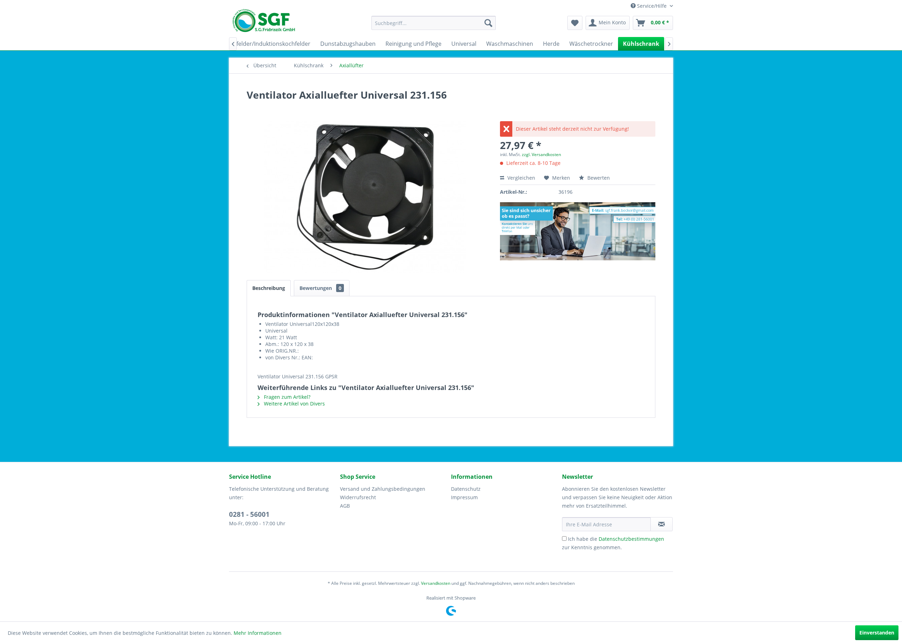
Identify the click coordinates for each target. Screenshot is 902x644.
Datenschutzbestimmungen (631, 538)
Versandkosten (435, 583)
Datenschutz (466, 488)
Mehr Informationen (258, 633)
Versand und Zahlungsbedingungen (382, 488)
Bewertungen (320, 288)
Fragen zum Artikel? (286, 397)
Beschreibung (268, 288)
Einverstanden (876, 632)
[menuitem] (433, 23)
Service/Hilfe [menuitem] (652, 5)
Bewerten (598, 177)
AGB (345, 505)
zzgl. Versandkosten (541, 154)
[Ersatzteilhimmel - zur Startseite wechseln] (264, 23)
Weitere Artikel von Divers (293, 403)
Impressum (464, 497)
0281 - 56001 (249, 514)
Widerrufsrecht (358, 497)
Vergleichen (520, 177)
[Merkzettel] (574, 23)
